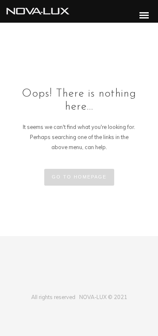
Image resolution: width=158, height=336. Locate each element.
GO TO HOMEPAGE (79, 176)
